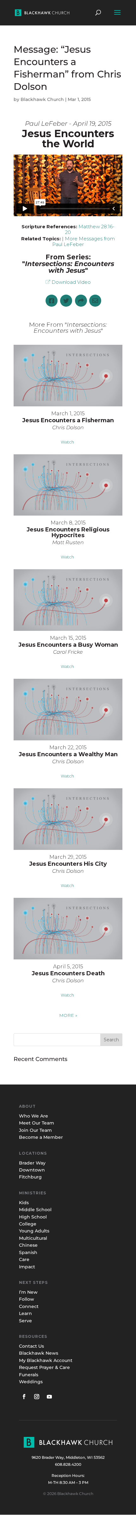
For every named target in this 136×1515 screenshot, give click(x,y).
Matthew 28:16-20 (89, 229)
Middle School (35, 1209)
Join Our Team (35, 1130)
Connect (29, 1306)
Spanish (28, 1252)
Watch (67, 441)
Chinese (28, 1245)
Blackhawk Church (42, 99)
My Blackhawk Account (45, 1360)
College (27, 1224)
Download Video (71, 282)
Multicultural (33, 1238)
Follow (26, 1299)
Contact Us (31, 1346)
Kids (24, 1202)
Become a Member (41, 1137)
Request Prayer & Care (44, 1367)
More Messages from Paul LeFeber (83, 241)
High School (33, 1217)
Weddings (31, 1382)
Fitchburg (30, 1177)
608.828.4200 (68, 1464)
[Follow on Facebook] (24, 1397)
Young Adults (34, 1231)
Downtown (32, 1170)
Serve (25, 1321)
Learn (26, 1313)
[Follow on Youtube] (49, 1397)
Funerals (28, 1375)
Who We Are (33, 1116)
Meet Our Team (36, 1123)
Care (24, 1259)
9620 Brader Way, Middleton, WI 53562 (68, 1457)
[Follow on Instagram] (37, 1397)
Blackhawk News (38, 1353)
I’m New (28, 1292)
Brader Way (32, 1163)
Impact (27, 1267)
